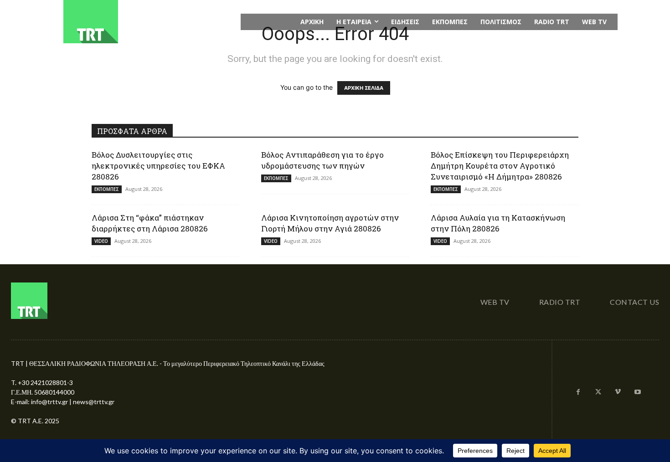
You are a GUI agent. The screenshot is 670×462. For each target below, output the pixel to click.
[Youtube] (637, 392)
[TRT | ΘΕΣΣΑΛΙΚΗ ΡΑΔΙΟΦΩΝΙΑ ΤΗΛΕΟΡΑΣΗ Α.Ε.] (146, 21)
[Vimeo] (618, 392)
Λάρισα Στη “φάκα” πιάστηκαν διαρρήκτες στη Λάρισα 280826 (150, 223)
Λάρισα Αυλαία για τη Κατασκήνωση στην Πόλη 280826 (498, 223)
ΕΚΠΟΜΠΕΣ (106, 189)
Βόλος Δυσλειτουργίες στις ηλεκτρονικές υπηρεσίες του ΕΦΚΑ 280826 (158, 165)
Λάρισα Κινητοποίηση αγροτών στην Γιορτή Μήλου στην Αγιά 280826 (330, 223)
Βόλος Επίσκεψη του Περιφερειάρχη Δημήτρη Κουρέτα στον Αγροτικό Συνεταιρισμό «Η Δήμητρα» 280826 (500, 165)
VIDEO (101, 241)
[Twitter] (598, 392)
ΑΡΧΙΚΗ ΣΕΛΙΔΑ (363, 88)
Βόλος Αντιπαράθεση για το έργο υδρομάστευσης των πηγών (322, 160)
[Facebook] (578, 392)
